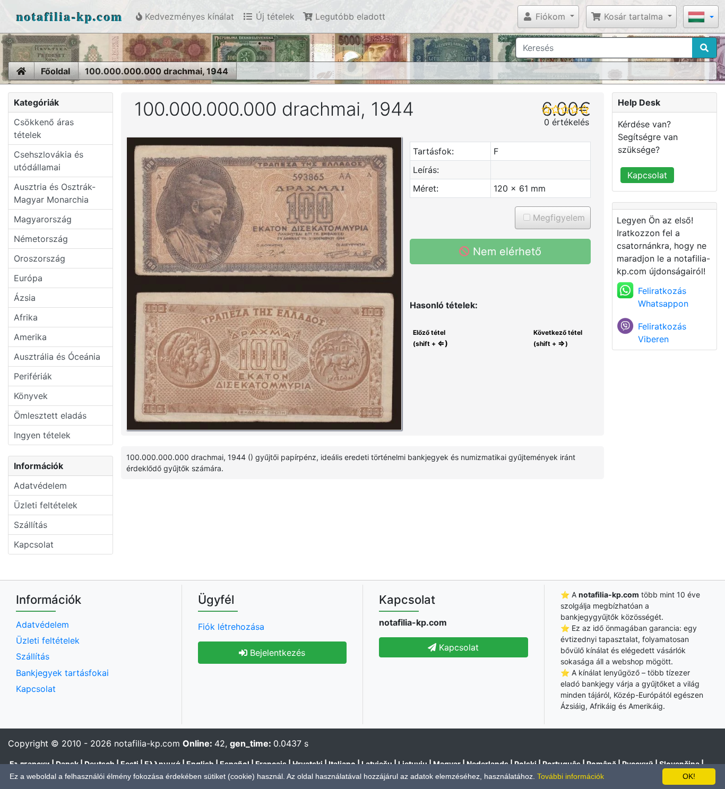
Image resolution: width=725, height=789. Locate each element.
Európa (28, 278)
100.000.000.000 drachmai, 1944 (156, 71)
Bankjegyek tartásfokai (62, 672)
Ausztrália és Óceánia (57, 356)
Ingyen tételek (42, 435)
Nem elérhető (505, 251)
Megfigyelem (557, 217)
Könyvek (31, 396)
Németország (41, 238)
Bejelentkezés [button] (276, 652)
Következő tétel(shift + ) (557, 338)
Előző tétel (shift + (429, 338)
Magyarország (43, 219)
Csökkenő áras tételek (44, 128)
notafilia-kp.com (69, 16)
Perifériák (33, 376)
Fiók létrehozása (231, 626)
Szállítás (30, 524)
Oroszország (39, 258)
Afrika (26, 317)
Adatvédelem (40, 485)
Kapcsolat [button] (457, 647)
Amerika (30, 337)
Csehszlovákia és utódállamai (48, 160)
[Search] (704, 48)
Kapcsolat (34, 544)
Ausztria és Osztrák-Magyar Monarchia (55, 193)
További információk (570, 776)
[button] (548, 16)
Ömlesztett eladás (50, 415)
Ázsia (25, 297)
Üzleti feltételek (45, 505)
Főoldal (55, 71)
